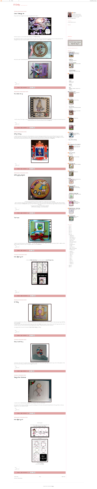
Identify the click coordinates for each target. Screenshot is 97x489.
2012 (70, 231)
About (74, 125)
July (70, 255)
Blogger (53, 486)
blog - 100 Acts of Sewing (73, 139)
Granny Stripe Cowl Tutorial (76, 93)
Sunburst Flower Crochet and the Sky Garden (77, 134)
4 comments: (25, 168)
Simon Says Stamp (45, 206)
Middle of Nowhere (72, 52)
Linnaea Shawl (76, 118)
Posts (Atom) (20, 478)
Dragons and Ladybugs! (77, 164)
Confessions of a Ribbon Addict (73, 193)
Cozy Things (71, 124)
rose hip (70, 84)
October (71, 251)
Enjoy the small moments (76, 217)
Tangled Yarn (71, 59)
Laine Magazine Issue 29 (72, 60)
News (70, 87)
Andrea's (40, 324)
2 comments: (25, 127)
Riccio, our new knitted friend (77, 111)
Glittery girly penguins (19, 175)
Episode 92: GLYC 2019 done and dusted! (75, 107)
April (70, 259)
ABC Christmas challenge (25, 403)
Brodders (74, 12)
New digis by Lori (18, 257)
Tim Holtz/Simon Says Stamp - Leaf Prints (77, 147)
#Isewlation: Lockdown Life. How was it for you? (74, 89)
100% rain (70, 117)
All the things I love (72, 163)
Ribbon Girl (49, 39)
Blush (70, 178)
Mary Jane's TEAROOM (72, 62)
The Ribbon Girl (38, 244)
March (71, 261)
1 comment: (24, 250)
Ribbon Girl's (25, 203)
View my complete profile (72, 18)
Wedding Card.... (76, 171)
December (71, 235)
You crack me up (18, 94)
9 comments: (25, 413)
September (71, 252)
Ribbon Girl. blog (37, 36)
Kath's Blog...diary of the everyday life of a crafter (74, 145)
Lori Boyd (57, 137)
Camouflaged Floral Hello (77, 194)
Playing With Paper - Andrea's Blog (74, 208)
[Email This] (30, 87)
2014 (69, 228)
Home (40, 476)
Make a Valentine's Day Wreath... (77, 180)
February (71, 262)
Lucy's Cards (71, 156)
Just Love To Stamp (72, 215)
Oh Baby (16, 302)
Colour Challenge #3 (19, 14)
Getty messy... (18, 134)
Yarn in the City (71, 106)
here (54, 201)
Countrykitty (71, 110)
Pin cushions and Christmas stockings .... (77, 187)
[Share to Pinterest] (34, 87)
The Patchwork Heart (72, 91)
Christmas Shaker (76, 156)
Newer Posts (16, 476)
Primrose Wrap (76, 100)
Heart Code (70, 153)
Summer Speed (71, 81)
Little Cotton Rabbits (72, 70)
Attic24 (70, 81)
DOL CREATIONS (71, 171)
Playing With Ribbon (72, 185)
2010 (69, 234)
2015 (70, 227)
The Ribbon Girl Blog (72, 200)
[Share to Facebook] (33, 87)
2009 (70, 265)
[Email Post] (28, 87)
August (71, 254)
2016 (70, 226)
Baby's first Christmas (20, 377)
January (71, 263)
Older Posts (63, 476)
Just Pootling (71, 99)
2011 (69, 232)
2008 (70, 266)
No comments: (25, 87)
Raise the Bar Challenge (33, 327)
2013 (70, 230)
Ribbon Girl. (53, 138)
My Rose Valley (71, 73)
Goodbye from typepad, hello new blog (74, 71)
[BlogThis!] (31, 87)
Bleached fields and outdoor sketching (76, 53)
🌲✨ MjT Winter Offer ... (77, 63)
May (70, 258)
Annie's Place (71, 132)
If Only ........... (20, 4)
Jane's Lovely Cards (72, 152)
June (70, 256)
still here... (70, 85)
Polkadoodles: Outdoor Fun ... (77, 210)
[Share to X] (32, 87)
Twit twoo (16, 218)
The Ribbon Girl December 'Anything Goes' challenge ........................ (77, 202)
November (71, 236)
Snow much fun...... (18, 342)
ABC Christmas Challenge (35, 206)
